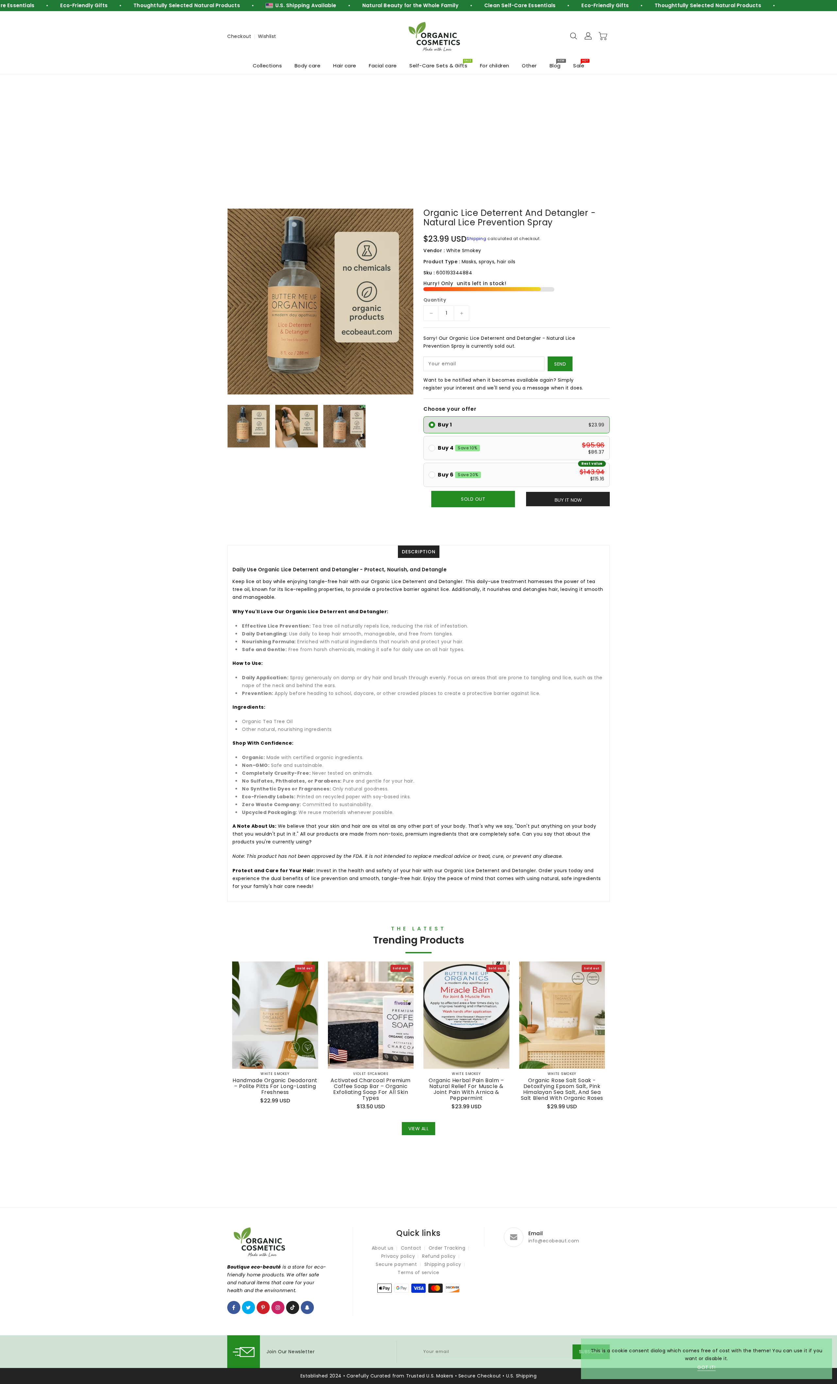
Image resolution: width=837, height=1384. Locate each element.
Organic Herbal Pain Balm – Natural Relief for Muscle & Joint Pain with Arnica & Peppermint (466, 1089)
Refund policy (439, 1256)
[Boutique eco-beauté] (435, 36)
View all (418, 1128)
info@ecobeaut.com (553, 1240)
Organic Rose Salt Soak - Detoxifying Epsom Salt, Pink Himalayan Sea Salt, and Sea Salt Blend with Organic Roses (562, 1089)
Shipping (477, 238)
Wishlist (267, 36)
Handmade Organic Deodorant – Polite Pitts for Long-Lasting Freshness (274, 1086)
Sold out (473, 499)
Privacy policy (398, 1256)
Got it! (706, 1367)
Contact (411, 1248)
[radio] (516, 424)
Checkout (239, 36)
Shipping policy (442, 1264)
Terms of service (418, 1272)
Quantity (434, 300)
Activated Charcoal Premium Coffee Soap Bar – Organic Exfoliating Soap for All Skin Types (371, 1089)
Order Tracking (447, 1248)
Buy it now (568, 500)
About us (383, 1248)
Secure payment (396, 1264)
